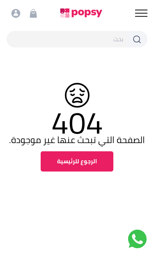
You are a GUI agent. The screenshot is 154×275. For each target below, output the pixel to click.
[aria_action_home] (81, 13)
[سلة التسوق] (33, 13)
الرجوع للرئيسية (77, 161)
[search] (66, 39)
